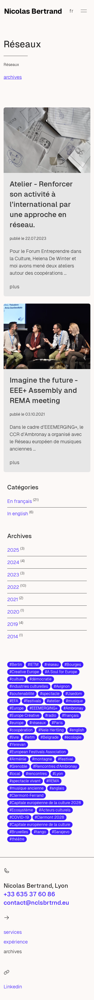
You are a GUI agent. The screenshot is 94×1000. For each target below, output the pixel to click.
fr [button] (71, 11)
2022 (13, 587)
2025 (13, 550)
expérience (16, 941)
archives (13, 77)
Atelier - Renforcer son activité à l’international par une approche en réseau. (41, 204)
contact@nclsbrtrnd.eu (36, 902)
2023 (13, 574)
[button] (83, 11)
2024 (13, 562)
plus (14, 286)
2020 (13, 611)
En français (19, 501)
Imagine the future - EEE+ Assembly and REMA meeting (44, 390)
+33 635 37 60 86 (29, 894)
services (13, 932)
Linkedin (13, 986)
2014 (12, 636)
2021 (12, 599)
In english (17, 513)
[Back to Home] (33, 11)
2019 (12, 624)
